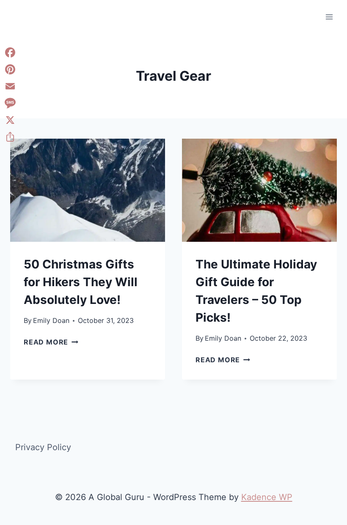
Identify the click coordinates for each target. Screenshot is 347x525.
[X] (10, 120)
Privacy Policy (43, 447)
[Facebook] (10, 52)
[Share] (10, 137)
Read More (51, 342)
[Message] (10, 103)
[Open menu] (329, 16)
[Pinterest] (10, 69)
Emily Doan (51, 320)
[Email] (10, 86)
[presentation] (87, 190)
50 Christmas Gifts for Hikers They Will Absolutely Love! (81, 282)
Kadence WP (266, 497)
